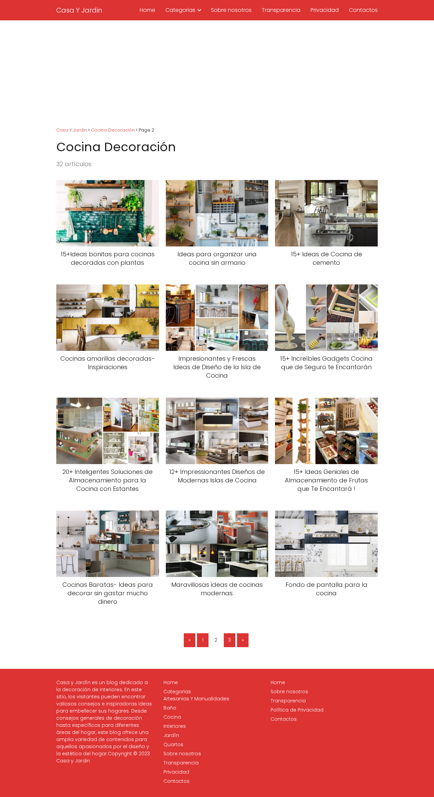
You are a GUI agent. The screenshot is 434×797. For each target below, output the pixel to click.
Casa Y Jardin (79, 10)
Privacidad (325, 10)
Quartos (173, 744)
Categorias (180, 10)
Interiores (174, 726)
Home (147, 10)
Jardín (171, 735)
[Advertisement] (217, 71)
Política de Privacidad (297, 709)
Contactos (363, 10)
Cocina (172, 717)
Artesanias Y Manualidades (196, 698)
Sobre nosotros (231, 10)
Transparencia (281, 10)
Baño (169, 707)
